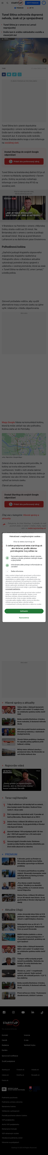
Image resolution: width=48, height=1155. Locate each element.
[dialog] (24, 577)
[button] (24, 571)
